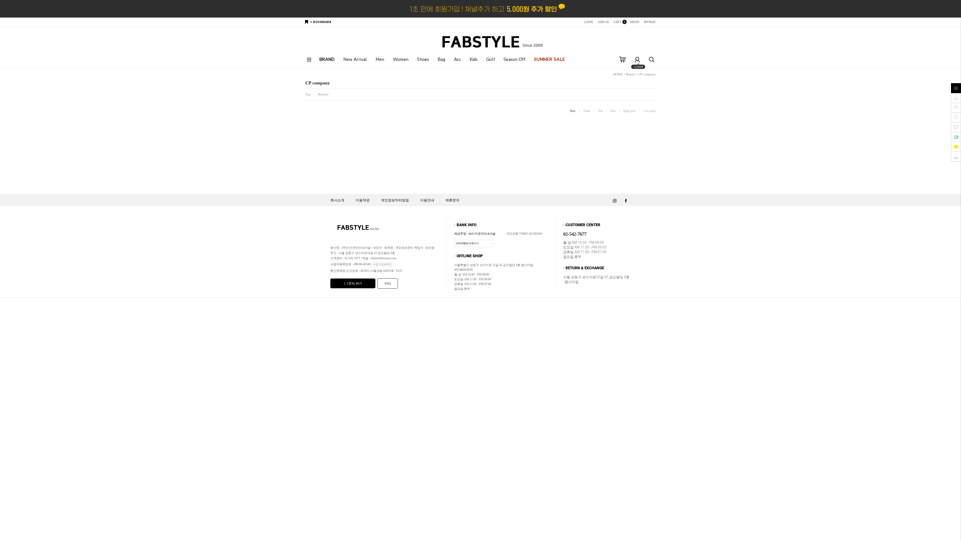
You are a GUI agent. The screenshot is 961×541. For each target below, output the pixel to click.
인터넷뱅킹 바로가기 (467, 243)
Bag (441, 59)
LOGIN (588, 22)
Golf (490, 59)
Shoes (423, 59)
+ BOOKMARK (320, 22)
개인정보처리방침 (395, 200)
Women (401, 59)
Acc (457, 59)
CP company (647, 74)
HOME (618, 74)
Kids (474, 59)
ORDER (634, 22)
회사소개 (337, 200)
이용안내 (427, 200)
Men (380, 59)
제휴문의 (452, 200)
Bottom (323, 94)
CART (619, 22)
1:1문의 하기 (353, 283)
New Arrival (355, 59)
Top (308, 94)
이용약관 (363, 200)
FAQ (388, 283)
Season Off (514, 59)
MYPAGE (650, 22)
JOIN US (603, 22)
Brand (630, 74)
